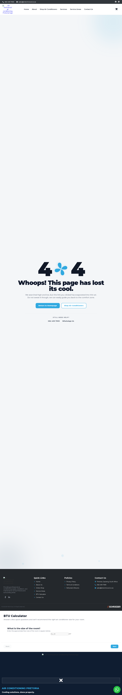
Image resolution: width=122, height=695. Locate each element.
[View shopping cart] (116, 9)
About (34, 9)
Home (26, 9)
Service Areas (75, 9)
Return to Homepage (48, 306)
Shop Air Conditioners (48, 9)
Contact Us (88, 9)
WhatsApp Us (68, 321)
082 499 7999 (54, 321)
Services (63, 9)
